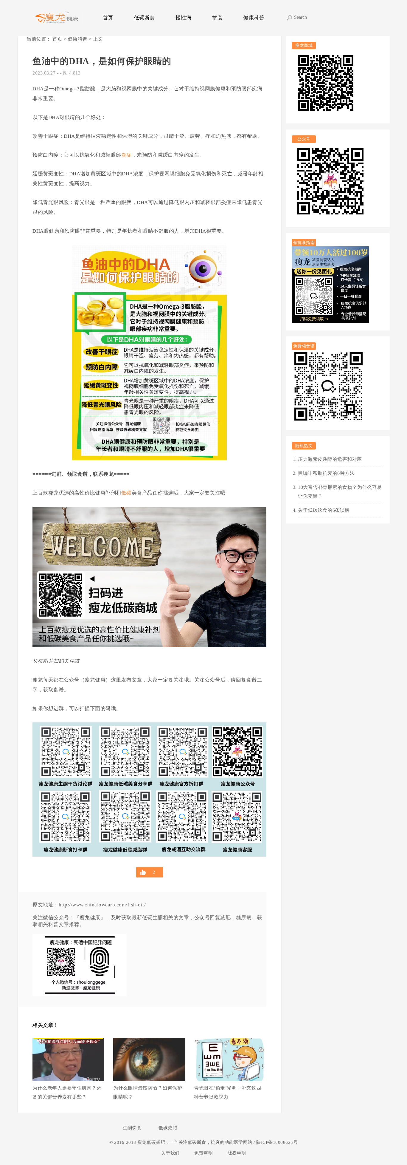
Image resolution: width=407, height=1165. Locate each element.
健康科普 (253, 18)
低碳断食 (144, 18)
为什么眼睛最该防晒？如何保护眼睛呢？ (147, 1092)
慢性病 (184, 18)
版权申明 (237, 1153)
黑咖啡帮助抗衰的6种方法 (326, 473)
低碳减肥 (168, 1127)
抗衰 (217, 18)
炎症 (126, 155)
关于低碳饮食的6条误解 (324, 510)
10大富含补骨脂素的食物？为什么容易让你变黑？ (340, 492)
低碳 (126, 493)
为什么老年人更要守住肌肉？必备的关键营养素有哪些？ (66, 1092)
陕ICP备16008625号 (276, 1142)
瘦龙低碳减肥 (152, 1142)
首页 (108, 18)
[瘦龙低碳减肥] (57, 18)
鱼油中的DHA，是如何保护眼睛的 (101, 61)
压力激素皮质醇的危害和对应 (330, 459)
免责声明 (203, 1153)
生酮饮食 (132, 1127)
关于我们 (170, 1153)
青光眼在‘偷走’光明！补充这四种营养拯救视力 (227, 1092)
